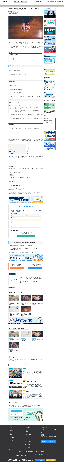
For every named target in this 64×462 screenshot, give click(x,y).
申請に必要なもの (13, 59)
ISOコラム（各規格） (11, 433)
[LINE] (15, 13)
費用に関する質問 (27, 445)
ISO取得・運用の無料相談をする (49, 441)
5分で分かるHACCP (11, 437)
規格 (24, 139)
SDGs (44, 451)
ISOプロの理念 (27, 431)
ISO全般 (20, 451)
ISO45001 (36, 451)
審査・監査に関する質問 (28, 441)
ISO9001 (12, 156)
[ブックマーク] (13, 13)
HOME (10, 6)
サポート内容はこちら (16, 267)
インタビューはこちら (26, 364)
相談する (51, 1)
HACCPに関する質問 (28, 447)
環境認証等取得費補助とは (15, 54)
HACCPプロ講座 (11, 440)
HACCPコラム (10, 438)
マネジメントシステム (21, 41)
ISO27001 (32, 451)
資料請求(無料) (51, 460)
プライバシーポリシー (46, 454)
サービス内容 (27, 428)
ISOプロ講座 (10, 434)
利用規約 (41, 454)
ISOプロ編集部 (13, 11)
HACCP (42, 451)
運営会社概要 (38, 454)
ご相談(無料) (40, 460)
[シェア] (9, 13)
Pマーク (39, 451)
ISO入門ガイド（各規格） (12, 431)
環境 (33, 47)
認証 (26, 41)
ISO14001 (26, 451)
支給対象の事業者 (13, 55)
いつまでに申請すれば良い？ (15, 60)
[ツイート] (11, 13)
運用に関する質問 (27, 444)
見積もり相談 (58, 1)
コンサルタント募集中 (28, 434)
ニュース (13, 6)
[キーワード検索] (45, 8)
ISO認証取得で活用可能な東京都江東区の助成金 (21, 6)
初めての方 (26, 438)
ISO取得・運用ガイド (11, 430)
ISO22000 (29, 451)
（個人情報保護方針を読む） (25, 233)
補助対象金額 (13, 58)
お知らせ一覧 (34, 454)
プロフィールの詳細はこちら (37, 283)
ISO (18, 42)
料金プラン (26, 430)
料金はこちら (35, 267)
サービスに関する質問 (28, 440)
